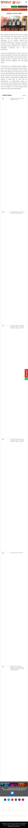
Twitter (8, 799)
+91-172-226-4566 (9, 808)
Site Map (23, 825)
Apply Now (14, 6)
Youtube (19, 799)
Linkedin (15, 799)
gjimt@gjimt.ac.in (22, 808)
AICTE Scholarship (22, 6)
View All (24, 95)
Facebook (5, 799)
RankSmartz (17, 826)
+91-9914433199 (17, 9)
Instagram (23, 799)
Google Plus (12, 799)
